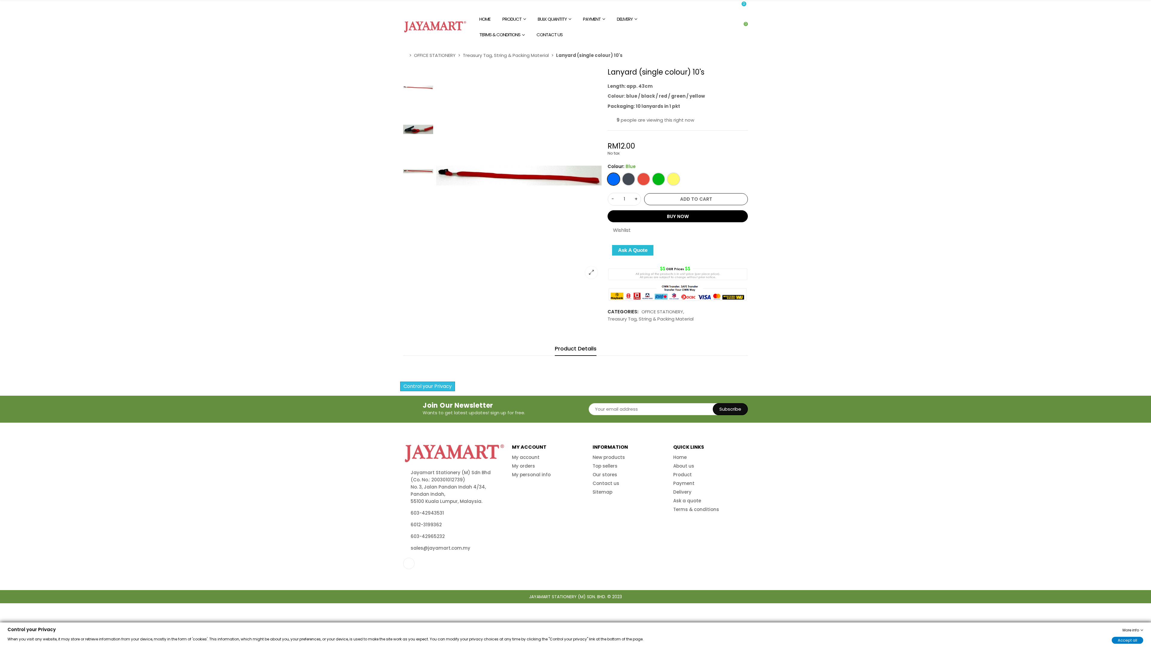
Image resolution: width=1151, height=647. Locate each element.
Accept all (1127, 640)
